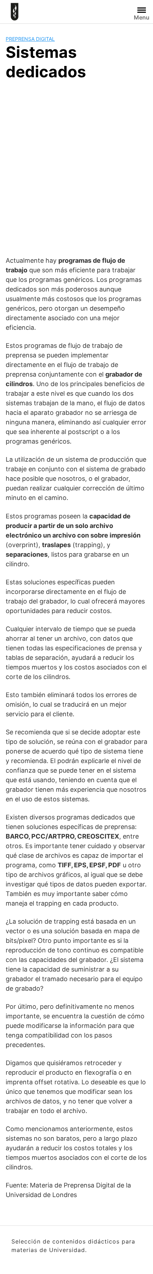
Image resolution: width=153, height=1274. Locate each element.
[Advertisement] (76, 167)
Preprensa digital (30, 39)
